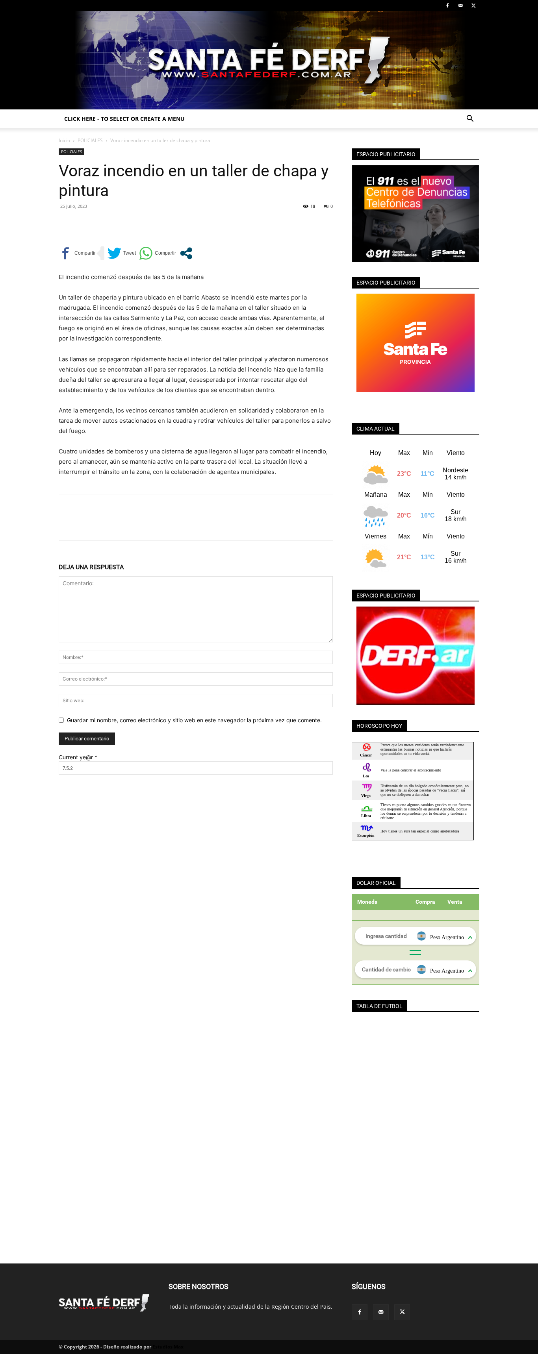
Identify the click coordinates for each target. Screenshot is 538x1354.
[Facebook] (447, 5)
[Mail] (460, 5)
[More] (139, 224)
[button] (469, 119)
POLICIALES (90, 140)
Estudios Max (168, 1346)
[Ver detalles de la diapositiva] (415, 656)
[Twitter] (473, 5)
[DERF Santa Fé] (269, 60)
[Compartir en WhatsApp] (157, 253)
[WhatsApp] (121, 224)
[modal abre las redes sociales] (186, 253)
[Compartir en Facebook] (77, 253)
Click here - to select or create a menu (124, 118)
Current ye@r (78, 757)
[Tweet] (122, 253)
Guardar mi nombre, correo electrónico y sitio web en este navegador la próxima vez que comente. (194, 720)
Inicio (64, 140)
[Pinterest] (103, 224)
